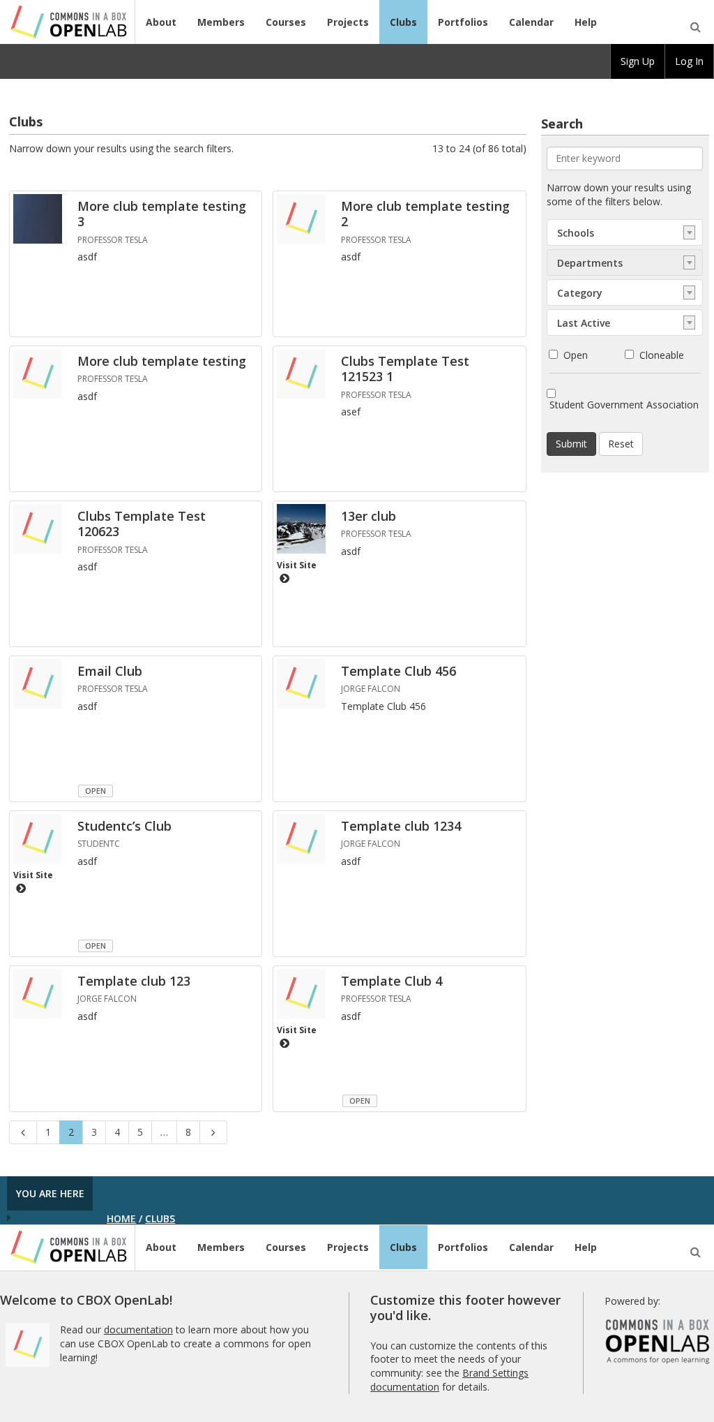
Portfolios (463, 22)
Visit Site (297, 565)
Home (121, 1218)
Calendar (531, 22)
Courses (286, 22)
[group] (637, 61)
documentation (138, 1329)
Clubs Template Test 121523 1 (405, 369)
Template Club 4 (391, 980)
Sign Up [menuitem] (638, 61)
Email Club (109, 670)
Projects (348, 22)
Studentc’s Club (124, 825)
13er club (368, 516)
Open (575, 355)
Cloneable (661, 355)
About (161, 22)
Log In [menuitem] (689, 61)
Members (221, 22)
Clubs (403, 22)
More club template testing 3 (161, 214)
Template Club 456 (398, 670)
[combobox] (625, 232)
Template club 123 (133, 980)
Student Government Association (624, 404)
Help (586, 22)
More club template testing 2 (425, 214)
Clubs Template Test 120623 (141, 524)
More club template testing (161, 361)
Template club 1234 (401, 825)
